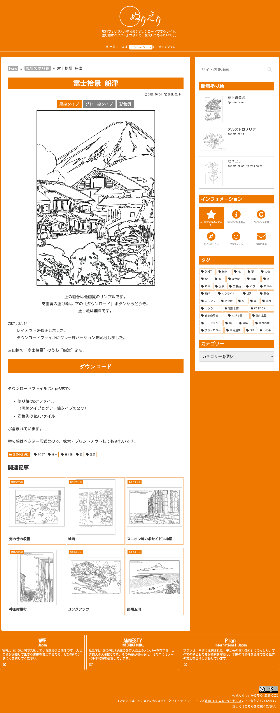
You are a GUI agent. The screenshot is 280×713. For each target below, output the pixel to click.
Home (13, 68)
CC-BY (41, 454)
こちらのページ (141, 47)
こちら (249, 706)
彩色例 (125, 104)
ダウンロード (95, 366)
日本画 (69, 454)
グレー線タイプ (99, 104)
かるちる (257, 695)
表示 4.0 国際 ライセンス (223, 700)
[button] (270, 69)
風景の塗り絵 (37, 68)
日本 (54, 454)
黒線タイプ (69, 104)
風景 (92, 454)
